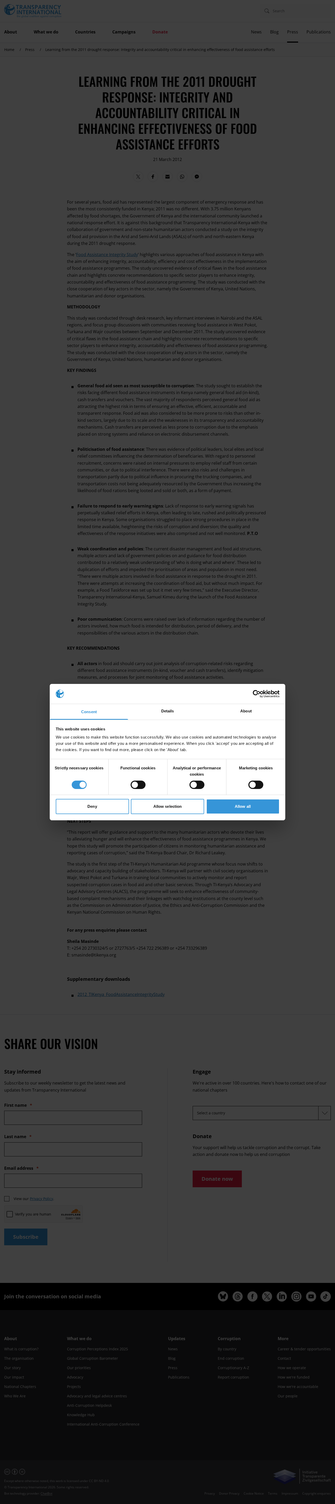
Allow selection (167, 806)
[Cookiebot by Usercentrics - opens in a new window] (257, 694)
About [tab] (246, 711)
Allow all (243, 806)
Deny (92, 806)
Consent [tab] (89, 712)
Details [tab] (167, 711)
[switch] (138, 785)
